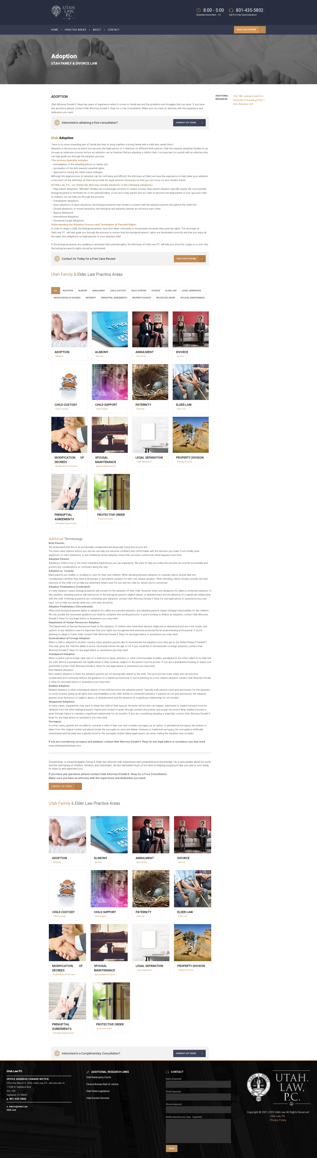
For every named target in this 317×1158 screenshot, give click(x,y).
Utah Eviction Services (97, 1098)
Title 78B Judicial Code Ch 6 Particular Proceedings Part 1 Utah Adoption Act (249, 100)
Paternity (143, 404)
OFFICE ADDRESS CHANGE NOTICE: (28, 1079)
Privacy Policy (278, 1120)
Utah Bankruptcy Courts (98, 1077)
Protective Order (111, 514)
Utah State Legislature (98, 1091)
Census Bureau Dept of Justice (102, 1084)
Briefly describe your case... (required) (184, 1117)
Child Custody (66, 404)
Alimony (101, 352)
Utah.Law (11, 1110)
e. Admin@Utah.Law (17, 1106)
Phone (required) (174, 1104)
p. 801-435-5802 (16, 1098)
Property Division (190, 457)
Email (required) (173, 1091)
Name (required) (173, 1079)
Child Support (106, 404)
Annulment (145, 352)
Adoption (62, 352)
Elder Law (184, 404)
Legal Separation (149, 457)
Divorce (182, 352)
